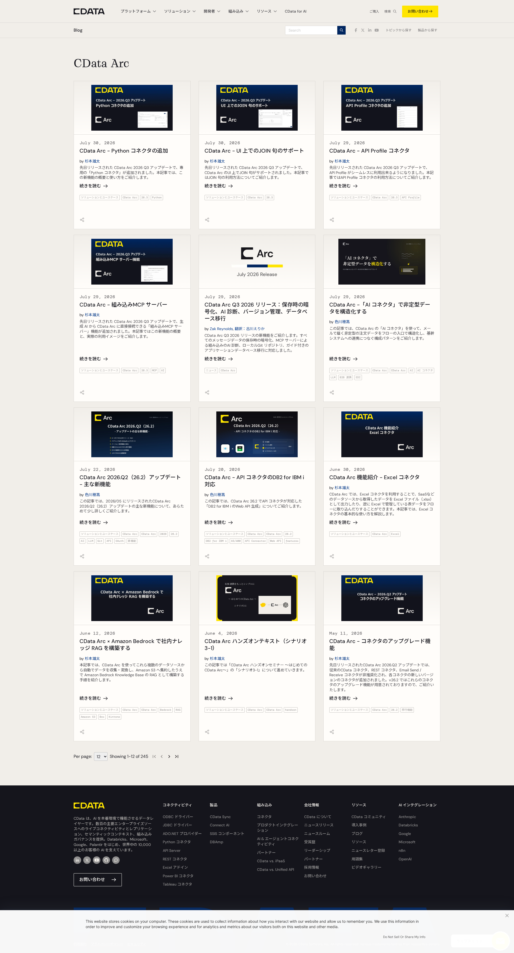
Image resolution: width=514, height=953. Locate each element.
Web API (275, 541)
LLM (333, 377)
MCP (154, 370)
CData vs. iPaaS (271, 861)
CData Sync (220, 816)
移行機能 (407, 710)
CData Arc (130, 197)
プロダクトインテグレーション (277, 828)
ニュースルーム (317, 833)
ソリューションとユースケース (99, 197)
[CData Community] (116, 860)
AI (162, 370)
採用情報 (311, 867)
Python (157, 197)
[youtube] (96, 860)
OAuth (120, 541)
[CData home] (93, 11)
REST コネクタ (175, 859)
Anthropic (407, 816)
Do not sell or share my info (404, 937)
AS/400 (236, 541)
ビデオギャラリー (366, 867)
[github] (106, 860)
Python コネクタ (177, 841)
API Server (171, 850)
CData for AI (295, 11)
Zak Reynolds (221, 328)
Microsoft (407, 841)
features (292, 541)
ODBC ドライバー (178, 816)
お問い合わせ (418, 11)
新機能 (132, 541)
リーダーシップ (317, 850)
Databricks (408, 825)
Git (99, 541)
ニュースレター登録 (368, 850)
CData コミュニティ (369, 816)
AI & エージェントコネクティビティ (278, 841)
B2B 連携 (346, 377)
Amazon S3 (88, 716)
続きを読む (90, 186)
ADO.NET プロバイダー (182, 833)
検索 (387, 11)
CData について (317, 816)
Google (405, 833)
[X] (87, 860)
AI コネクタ (425, 370)
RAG (178, 710)
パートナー (266, 852)
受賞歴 (309, 841)
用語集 (357, 859)
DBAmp (216, 841)
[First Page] (154, 756)
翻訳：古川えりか (250, 328)
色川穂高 (342, 321)
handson (290, 710)
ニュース (211, 370)
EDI (358, 377)
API (109, 541)
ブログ (357, 833)
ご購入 (374, 11)
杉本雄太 (92, 161)
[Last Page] (176, 756)
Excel (395, 534)
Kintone (114, 716)
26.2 (174, 534)
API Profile (410, 197)
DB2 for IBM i (216, 541)
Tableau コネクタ (177, 884)
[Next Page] (169, 756)
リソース (359, 841)
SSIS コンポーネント (227, 833)
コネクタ (264, 816)
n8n (402, 850)
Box (102, 716)
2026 (163, 534)
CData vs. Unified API (275, 869)
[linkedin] (77, 860)
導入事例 (359, 825)
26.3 (144, 197)
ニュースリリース (319, 825)
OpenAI (405, 859)
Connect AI (219, 825)
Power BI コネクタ (178, 875)
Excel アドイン (175, 867)
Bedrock (165, 710)
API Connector (255, 541)
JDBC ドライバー (177, 825)
